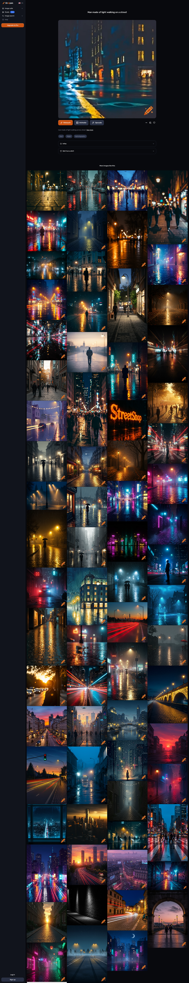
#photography (80, 136)
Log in (12, 975)
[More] (146, 123)
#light (69, 136)
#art (61, 136)
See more (90, 130)
